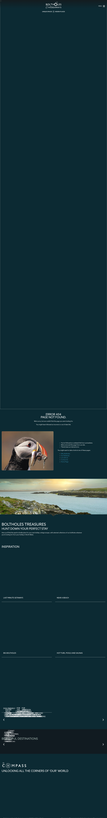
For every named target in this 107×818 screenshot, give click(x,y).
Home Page (64, 462)
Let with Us (64, 458)
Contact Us (64, 460)
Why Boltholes (65, 453)
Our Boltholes (65, 455)
